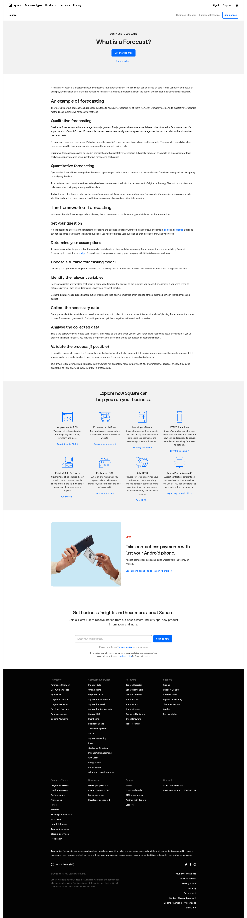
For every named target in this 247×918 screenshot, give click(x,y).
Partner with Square (136, 800)
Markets (55, 810)
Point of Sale (94, 685)
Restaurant (104, 493)
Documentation (96, 795)
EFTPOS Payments (60, 690)
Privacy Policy (126, 656)
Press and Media (134, 790)
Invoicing (141, 447)
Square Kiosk (132, 704)
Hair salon (56, 819)
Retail (141, 500)
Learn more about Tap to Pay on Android (148, 571)
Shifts (91, 733)
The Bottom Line (171, 704)
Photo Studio (94, 767)
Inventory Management (99, 753)
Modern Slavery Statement (182, 898)
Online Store (94, 690)
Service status (170, 714)
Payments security (60, 714)
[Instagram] (194, 864)
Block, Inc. (191, 908)
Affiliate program (134, 795)
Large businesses (60, 785)
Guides (166, 709)
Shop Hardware (133, 719)
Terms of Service (187, 878)
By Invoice (56, 695)
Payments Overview (60, 685)
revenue (178, 229)
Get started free (123, 53)
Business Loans (96, 724)
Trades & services (60, 829)
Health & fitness (59, 824)
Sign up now (162, 638)
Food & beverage (59, 790)
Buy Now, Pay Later (60, 709)
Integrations (94, 762)
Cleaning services (60, 834)
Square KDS (94, 714)
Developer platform (98, 785)
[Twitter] (186, 864)
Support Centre (171, 690)
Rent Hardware (133, 724)
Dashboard (93, 719)
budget (82, 253)
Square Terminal (134, 695)
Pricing (166, 685)
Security (192, 888)
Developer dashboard (99, 800)
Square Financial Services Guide (180, 903)
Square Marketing (97, 738)
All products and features (101, 772)
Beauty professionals (61, 814)
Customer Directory (98, 748)
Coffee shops (58, 795)
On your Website (59, 704)
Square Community (172, 699)
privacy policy (125, 647)
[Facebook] (190, 864)
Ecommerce (103, 444)
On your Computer (60, 699)
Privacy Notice (189, 883)
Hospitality (56, 839)
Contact (122, 61)
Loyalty (91, 743)
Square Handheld (134, 690)
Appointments (66, 444)
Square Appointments (99, 699)
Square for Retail (96, 704)
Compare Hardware (135, 714)
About (129, 785)
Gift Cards (93, 758)
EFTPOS (178, 451)
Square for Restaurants (100, 709)
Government (190, 893)
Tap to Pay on (178, 493)
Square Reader (133, 709)
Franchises (56, 800)
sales (167, 229)
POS (66, 497)
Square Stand (132, 699)
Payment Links (95, 695)
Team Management (97, 728)
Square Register (134, 685)
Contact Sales (170, 695)
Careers (130, 805)
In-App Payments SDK (99, 790)
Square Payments (59, 719)
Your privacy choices (186, 874)
